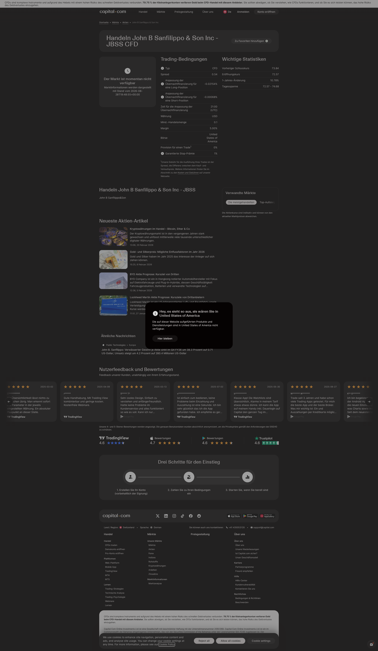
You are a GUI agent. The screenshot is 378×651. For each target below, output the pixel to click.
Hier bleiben (165, 338)
